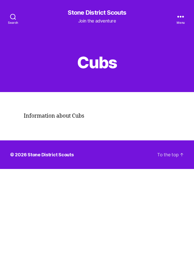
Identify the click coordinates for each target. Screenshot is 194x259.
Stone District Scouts (97, 13)
